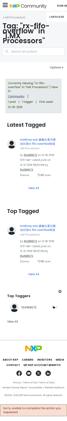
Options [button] (55, 67)
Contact (13, 365)
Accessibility (36, 388)
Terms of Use (30, 383)
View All (33, 188)
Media (60, 359)
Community (16, 96)
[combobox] (33, 51)
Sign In (62, 6)
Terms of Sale (46, 383)
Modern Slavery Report (15, 388)
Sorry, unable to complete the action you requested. (32, 410)
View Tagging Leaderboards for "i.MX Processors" (33, 291)
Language (56, 17)
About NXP (10, 359)
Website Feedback (54, 388)
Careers (28, 359)
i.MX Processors (14, 17)
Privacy (17, 383)
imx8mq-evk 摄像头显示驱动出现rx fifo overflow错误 (38, 142)
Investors (44, 359)
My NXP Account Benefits (42, 365)
